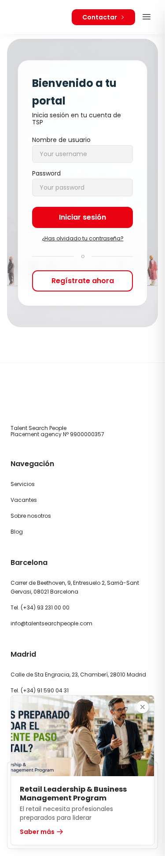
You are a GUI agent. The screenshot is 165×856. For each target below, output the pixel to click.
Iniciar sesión (82, 217)
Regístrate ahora (82, 281)
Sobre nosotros (31, 516)
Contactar (99, 17)
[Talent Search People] (36, 17)
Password (46, 173)
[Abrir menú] (146, 17)
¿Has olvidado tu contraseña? (83, 238)
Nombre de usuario (61, 139)
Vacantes (24, 500)
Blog (17, 531)
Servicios (23, 484)
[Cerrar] (142, 707)
